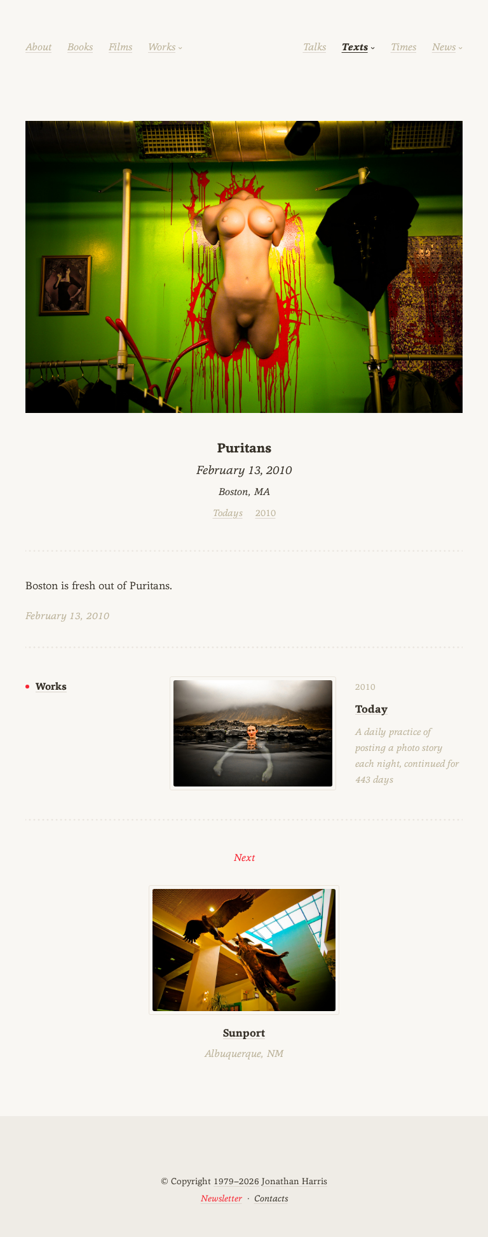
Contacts (271, 1198)
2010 (265, 513)
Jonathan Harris (294, 1181)
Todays (228, 513)
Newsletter (221, 1198)
